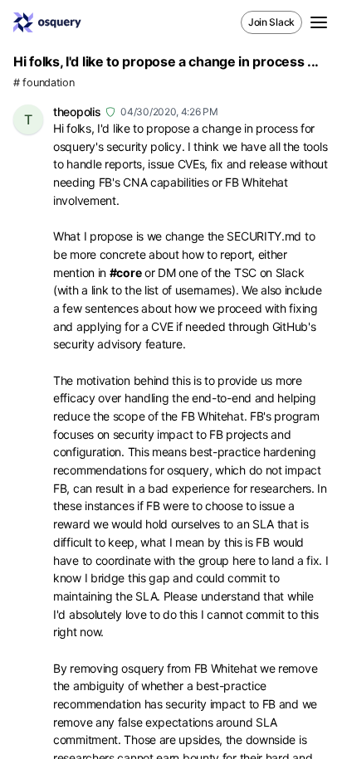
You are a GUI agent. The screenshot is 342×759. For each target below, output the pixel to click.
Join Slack (271, 22)
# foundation (43, 82)
